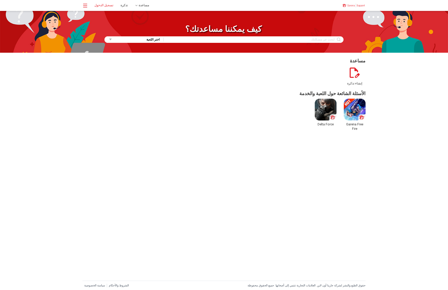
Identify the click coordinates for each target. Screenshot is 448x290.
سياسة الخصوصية (94, 285)
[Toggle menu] (85, 5)
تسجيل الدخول (103, 5)
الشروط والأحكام (119, 285)
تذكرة (124, 5)
